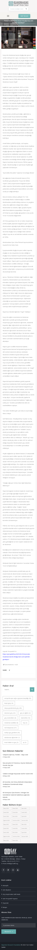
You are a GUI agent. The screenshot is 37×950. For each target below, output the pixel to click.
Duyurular (6, 903)
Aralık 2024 (24, 828)
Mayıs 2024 (6, 840)
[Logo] (18, 3)
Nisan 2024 (15, 840)
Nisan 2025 (15, 824)
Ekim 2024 (15, 832)
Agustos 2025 (7, 820)
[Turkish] (34, 39)
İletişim (5, 907)
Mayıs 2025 (6, 824)
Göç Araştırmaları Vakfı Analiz (11, 894)
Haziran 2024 (25, 836)
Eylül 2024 (24, 832)
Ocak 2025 (15, 828)
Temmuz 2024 (16, 836)
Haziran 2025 (25, 820)
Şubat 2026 (6, 812)
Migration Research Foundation (11, 945)
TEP (25, 723)
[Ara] (26, 9)
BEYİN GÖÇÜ (8, 703)
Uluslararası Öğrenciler (12, 737)
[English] (34, 42)
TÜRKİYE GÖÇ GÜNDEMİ (12, 732)
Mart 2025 (24, 824)
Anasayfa (5, 885)
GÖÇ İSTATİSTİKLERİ (10, 718)
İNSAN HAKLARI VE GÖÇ (11, 742)
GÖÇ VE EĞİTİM (25, 713)
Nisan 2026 (15, 808)
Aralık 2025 (24, 812)
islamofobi (25, 718)
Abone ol (7, 932)
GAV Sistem (24, 16)
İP (24, 742)
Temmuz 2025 (16, 820)
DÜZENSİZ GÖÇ (9, 713)
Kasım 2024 (6, 832)
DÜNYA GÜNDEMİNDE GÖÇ (13, 708)
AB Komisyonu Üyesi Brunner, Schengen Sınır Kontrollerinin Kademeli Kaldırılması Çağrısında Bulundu (16, 795)
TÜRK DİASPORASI (10, 728)
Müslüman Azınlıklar (11, 723)
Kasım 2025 (6, 816)
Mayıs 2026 (6, 808)
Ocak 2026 (15, 812)
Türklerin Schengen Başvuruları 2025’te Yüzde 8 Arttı (18, 774)
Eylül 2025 (24, 816)
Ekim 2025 (15, 816)
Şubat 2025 (6, 828)
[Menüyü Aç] (8, 16)
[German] (34, 45)
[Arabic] (34, 48)
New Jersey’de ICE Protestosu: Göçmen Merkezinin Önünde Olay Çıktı (17, 764)
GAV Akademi (7, 890)
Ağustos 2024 (7, 836)
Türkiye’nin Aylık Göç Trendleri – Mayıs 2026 (15, 755)
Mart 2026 (24, 808)
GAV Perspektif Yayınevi (10, 898)
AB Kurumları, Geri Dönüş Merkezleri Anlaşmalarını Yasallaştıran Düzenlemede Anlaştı (17, 783)
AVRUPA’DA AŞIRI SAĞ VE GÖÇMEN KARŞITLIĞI (17, 698)
